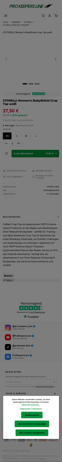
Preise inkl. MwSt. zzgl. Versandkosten (18, 120)
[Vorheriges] (6, 59)
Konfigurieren (32, 415)
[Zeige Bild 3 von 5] (37, 83)
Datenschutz (25, 409)
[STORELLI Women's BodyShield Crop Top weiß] (31, 59)
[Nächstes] (55, 59)
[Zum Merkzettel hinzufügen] (6, 153)
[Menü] (6, 16)
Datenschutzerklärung (44, 386)
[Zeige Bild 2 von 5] (31, 83)
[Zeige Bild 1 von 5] (25, 83)
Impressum (37, 409)
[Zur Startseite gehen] (31, 6)
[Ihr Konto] (49, 16)
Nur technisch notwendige (32, 424)
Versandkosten (46, 456)
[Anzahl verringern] (6, 143)
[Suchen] (43, 16)
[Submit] (54, 382)
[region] (31, 59)
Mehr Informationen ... (31, 405)
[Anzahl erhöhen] (18, 143)
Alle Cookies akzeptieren (32, 432)
